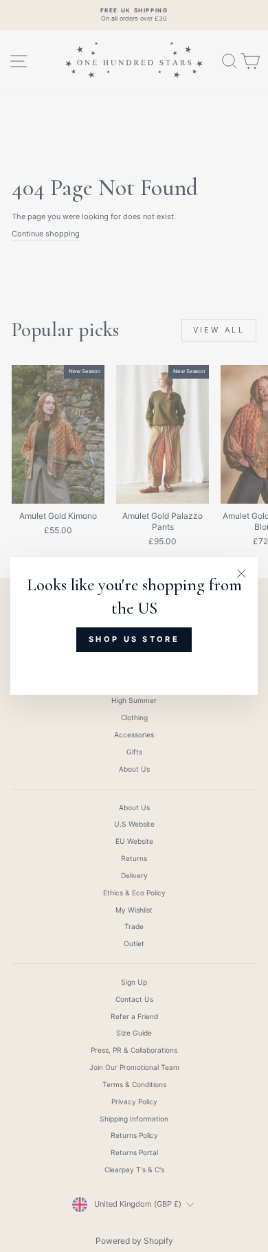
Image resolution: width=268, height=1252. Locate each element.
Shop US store (134, 639)
